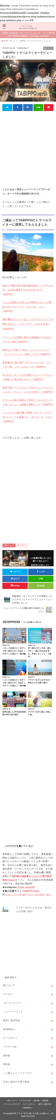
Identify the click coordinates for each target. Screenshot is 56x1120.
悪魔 (12, 285)
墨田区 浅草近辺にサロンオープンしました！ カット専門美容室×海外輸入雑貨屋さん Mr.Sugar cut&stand (29, 34)
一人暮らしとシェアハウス (17, 1073)
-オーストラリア (12, 1003)
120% (13, 289)
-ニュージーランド (13, 1011)
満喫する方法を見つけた (29, 289)
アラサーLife (10, 1046)
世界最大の (8, 362)
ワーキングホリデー (13, 1104)
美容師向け (9, 1029)
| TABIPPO (22, 341)
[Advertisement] (28, 150)
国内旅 (6, 1064)
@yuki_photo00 (26, 887)
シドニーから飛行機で (14, 412)
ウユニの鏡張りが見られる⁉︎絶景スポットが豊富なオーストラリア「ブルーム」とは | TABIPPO (26, 306)
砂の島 (18, 362)
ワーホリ (8, 994)
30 (30, 400)
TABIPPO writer (31, 891)
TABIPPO (23, 545)
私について (10, 545)
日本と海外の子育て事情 (16, 1081)
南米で (6, 285)
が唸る (19, 285)
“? (23, 362)
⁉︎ (23, 285)
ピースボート (10, 1038)
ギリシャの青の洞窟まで (15, 400)
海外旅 (6, 1055)
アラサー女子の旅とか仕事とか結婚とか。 (34, 1113)
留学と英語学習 (11, 1020)
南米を (6, 349)
